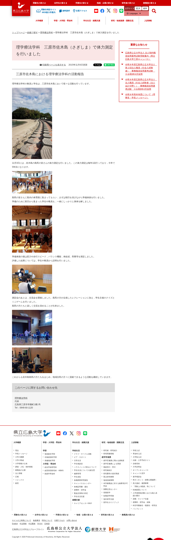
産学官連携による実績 (112, 464)
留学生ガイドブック (111, 502)
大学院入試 (137, 457)
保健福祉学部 (50, 460)
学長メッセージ (21, 454)
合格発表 (136, 464)
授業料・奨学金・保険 (141, 502)
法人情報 (18, 473)
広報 (17, 477)
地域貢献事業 (108, 480)
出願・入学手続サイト (141, 460)
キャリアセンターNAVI (83, 503)
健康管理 (77, 474)
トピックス (19, 480)
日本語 (47, 524)
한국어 (39, 524)
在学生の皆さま (60, 3)
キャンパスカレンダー (82, 483)
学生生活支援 (79, 496)
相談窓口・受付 (109, 467)
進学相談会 (137, 477)
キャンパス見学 (139, 473)
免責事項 (36, 520)
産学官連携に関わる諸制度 (113, 460)
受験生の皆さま (39, 3)
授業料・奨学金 (80, 490)
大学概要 (39, 21)
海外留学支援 (108, 499)
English (15, 524)
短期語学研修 (108, 496)
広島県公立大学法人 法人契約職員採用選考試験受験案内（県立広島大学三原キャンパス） (140, 56)
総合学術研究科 (51, 467)
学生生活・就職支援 (91, 21)
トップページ (18, 32)
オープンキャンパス (140, 470)
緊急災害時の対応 (81, 493)
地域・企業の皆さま (105, 3)
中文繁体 (31, 524)
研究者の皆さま (128, 3)
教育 (17, 483)
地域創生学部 (50, 454)
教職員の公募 (20, 470)
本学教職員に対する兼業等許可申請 (115, 484)
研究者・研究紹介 (110, 450)
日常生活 (77, 460)
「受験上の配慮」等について (144, 486)
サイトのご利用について (21, 520)
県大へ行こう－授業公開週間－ (145, 480)
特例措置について (140, 490)
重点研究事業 (108, 477)
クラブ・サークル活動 (82, 454)
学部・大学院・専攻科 (63, 21)
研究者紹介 (107, 470)
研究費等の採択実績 (111, 474)
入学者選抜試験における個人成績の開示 (145, 494)
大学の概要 (19, 457)
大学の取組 (19, 460)
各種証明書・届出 (81, 487)
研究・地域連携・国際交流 (122, 21)
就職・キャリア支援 (140, 499)
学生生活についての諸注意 (84, 470)
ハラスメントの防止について (85, 467)
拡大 (138, 8)
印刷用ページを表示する (54, 65)
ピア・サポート (80, 457)
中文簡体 (23, 524)
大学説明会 (137, 467)
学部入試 (136, 450)
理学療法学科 (46, 32)
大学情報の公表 (21, 464)
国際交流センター (110, 489)
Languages (133, 13)
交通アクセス (59, 520)
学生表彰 (77, 477)
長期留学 (106, 493)
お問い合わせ (72, 520)
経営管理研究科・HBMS (54, 471)
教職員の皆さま (149, 3)
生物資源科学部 (51, 457)
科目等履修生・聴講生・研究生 (145, 505)
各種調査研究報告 (81, 480)
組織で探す (32, 32)
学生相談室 (78, 464)
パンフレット (138, 509)
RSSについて (47, 520)
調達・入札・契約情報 (24, 467)
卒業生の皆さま (82, 3)
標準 (145, 8)
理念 (17, 450)
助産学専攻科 (50, 474)
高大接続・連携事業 (140, 483)
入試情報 (148, 21)
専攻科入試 (137, 454)
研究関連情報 (108, 454)
